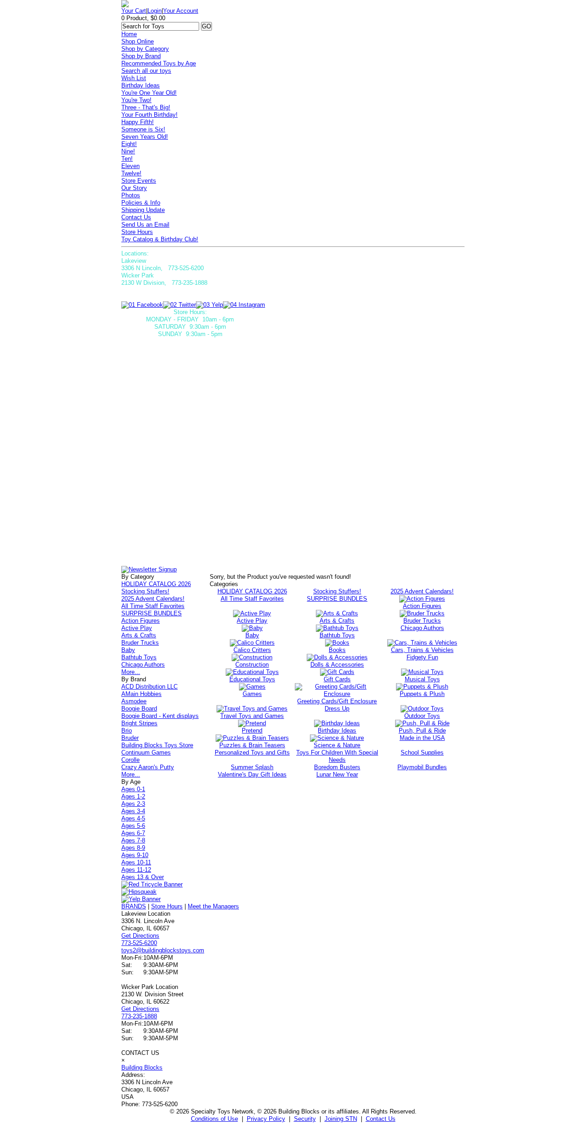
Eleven (130, 166)
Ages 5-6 (133, 825)
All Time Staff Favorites (152, 606)
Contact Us (136, 217)
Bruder (130, 737)
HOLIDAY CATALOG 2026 (156, 584)
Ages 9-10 (134, 855)
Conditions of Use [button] (214, 1118)
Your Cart (133, 10)
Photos (130, 195)
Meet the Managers (213, 906)
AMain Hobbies (141, 693)
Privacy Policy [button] (266, 1118)
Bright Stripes (139, 723)
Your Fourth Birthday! (149, 114)
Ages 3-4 (133, 811)
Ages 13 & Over (142, 877)
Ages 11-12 (136, 869)
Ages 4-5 (133, 818)
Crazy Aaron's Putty (147, 767)
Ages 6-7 (133, 833)
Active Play (136, 628)
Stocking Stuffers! (145, 591)
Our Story (134, 188)
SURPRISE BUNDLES (151, 613)
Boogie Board (139, 708)
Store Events (138, 180)
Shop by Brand (141, 56)
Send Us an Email (145, 224)
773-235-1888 (139, 1016)
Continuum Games (146, 752)
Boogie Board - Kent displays (160, 715)
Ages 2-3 (133, 803)
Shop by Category (145, 48)
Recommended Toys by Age (158, 63)
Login (154, 10)
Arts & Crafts (138, 635)
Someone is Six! (143, 129)
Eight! (129, 144)
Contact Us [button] (381, 1118)
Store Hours (137, 231)
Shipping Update (143, 209)
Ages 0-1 (133, 789)
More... (130, 671)
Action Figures (140, 620)
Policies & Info (140, 202)
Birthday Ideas (140, 85)
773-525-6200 (139, 943)
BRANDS (133, 906)
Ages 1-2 (133, 796)
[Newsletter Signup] (149, 569)
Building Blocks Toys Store (157, 745)
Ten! (127, 158)
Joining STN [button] (341, 1118)
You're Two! (136, 100)
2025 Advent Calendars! (152, 598)
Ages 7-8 (133, 840)
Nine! (128, 151)
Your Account (180, 10)
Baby (128, 649)
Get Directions (140, 935)
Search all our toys (146, 70)
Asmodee (133, 701)
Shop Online (137, 41)
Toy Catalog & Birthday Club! (159, 239)
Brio (126, 730)
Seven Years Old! (144, 136)
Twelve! (131, 173)
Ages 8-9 (133, 847)
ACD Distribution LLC (149, 686)
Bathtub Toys (139, 657)
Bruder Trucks (140, 642)
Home (129, 34)
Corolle (130, 759)
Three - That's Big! (145, 107)
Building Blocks (142, 1067)
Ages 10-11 (136, 862)
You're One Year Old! (149, 92)
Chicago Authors (143, 664)
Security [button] (305, 1118)
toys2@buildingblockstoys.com (162, 950)
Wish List (133, 78)
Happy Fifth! (137, 122)
